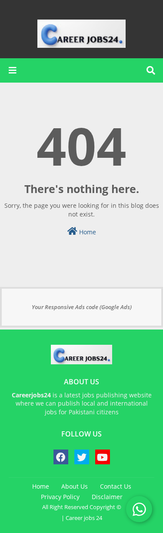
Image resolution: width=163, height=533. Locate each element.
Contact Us (115, 486)
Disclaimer (107, 497)
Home (86, 232)
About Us (74, 486)
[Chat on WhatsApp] (139, 509)
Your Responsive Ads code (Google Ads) (82, 307)
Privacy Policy (60, 497)
